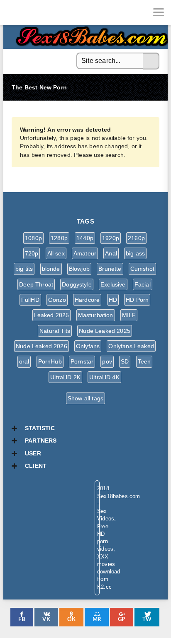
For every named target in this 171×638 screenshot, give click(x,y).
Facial (142, 284)
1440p (84, 238)
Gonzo (57, 299)
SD (125, 361)
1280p (59, 238)
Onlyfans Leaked (131, 346)
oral (24, 361)
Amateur (84, 253)
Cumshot (142, 268)
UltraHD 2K (65, 377)
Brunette (109, 268)
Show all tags (85, 398)
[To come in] (37, 12)
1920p (110, 238)
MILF (129, 315)
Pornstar (82, 361)
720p (32, 253)
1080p (33, 238)
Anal (111, 253)
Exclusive (113, 284)
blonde (51, 268)
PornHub (50, 361)
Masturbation (95, 315)
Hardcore (87, 299)
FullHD (30, 299)
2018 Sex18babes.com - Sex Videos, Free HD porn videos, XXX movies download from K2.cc (90, 34)
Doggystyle (77, 284)
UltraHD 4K (104, 377)
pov (107, 361)
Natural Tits (54, 330)
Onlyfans (88, 346)
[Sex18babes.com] (12, 12)
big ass (135, 253)
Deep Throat (36, 284)
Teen (144, 361)
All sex (56, 253)
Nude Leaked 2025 (104, 330)
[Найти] (151, 61)
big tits (24, 268)
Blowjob (79, 268)
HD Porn (137, 299)
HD (113, 299)
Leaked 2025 (51, 315)
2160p (136, 238)
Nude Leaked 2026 (41, 346)
